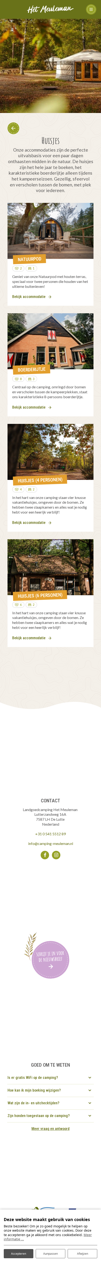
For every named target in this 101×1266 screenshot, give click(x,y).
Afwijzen (82, 1254)
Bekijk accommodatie (29, 297)
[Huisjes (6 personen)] (50, 567)
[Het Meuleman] (50, 9)
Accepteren (18, 1254)
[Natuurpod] (50, 231)
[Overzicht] (13, 128)
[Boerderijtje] (50, 341)
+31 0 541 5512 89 (50, 834)
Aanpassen (50, 1254)
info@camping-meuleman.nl (50, 843)
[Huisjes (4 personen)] (50, 452)
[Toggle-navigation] (91, 9)
